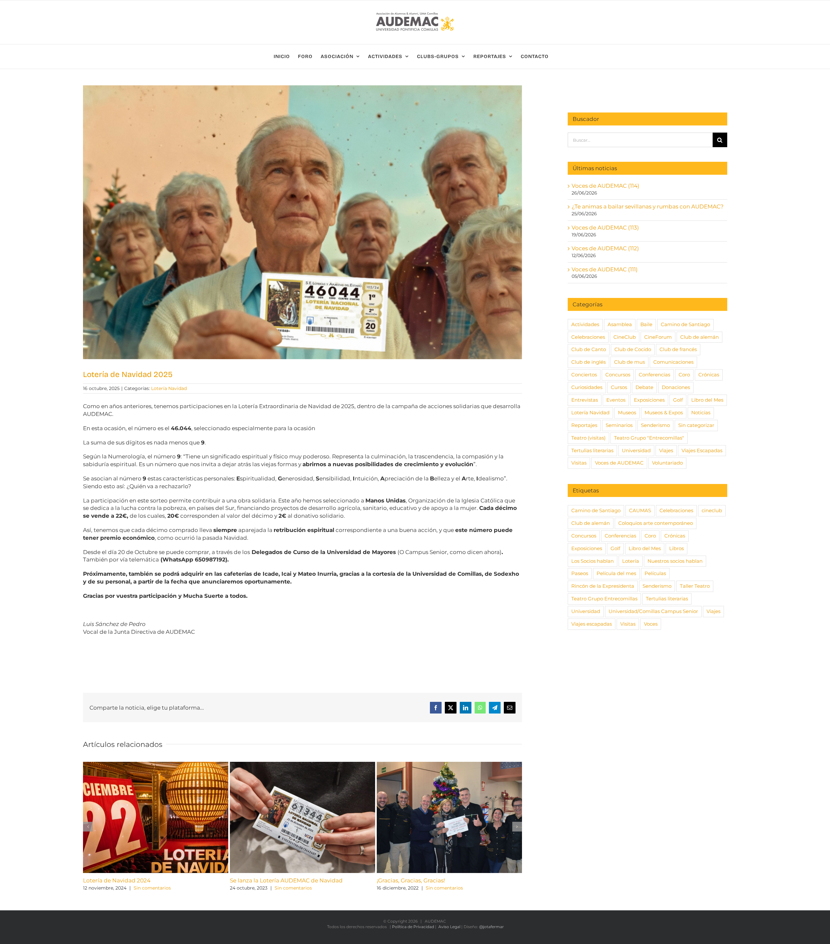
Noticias (700, 412)
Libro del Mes (707, 400)
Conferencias (654, 375)
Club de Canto (588, 349)
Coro (684, 375)
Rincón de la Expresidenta (602, 586)
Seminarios (619, 425)
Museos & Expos (664, 412)
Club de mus (629, 362)
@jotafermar (491, 926)
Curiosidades (586, 387)
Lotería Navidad (169, 388)
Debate (644, 387)
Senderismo (655, 425)
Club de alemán (699, 337)
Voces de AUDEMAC (619, 463)
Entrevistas (584, 400)
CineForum (658, 337)
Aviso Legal (449, 926)
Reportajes (584, 425)
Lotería (630, 561)
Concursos (617, 375)
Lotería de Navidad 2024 (116, 880)
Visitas (579, 463)
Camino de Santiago (685, 324)
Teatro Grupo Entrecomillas (604, 599)
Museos (627, 412)
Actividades (585, 324)
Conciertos (584, 375)
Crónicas (708, 375)
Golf (678, 400)
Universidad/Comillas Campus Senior (653, 611)
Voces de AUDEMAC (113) (605, 227)
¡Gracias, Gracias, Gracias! (411, 880)
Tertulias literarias (592, 450)
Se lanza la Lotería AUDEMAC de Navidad (286, 880)
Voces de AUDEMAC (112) (605, 248)
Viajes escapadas (591, 624)
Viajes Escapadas (702, 450)
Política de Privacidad (413, 926)
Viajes (666, 450)
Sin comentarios (152, 888)
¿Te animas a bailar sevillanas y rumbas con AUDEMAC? (648, 206)
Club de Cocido (632, 349)
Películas (655, 573)
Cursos (619, 387)
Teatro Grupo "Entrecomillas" (649, 438)
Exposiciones (649, 400)
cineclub (712, 510)
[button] (88, 827)
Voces (651, 624)
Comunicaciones (673, 362)
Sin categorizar (696, 425)
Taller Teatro (695, 586)
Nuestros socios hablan (675, 561)
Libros (676, 548)
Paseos (579, 573)
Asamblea (620, 324)
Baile (646, 324)
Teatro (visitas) (588, 438)
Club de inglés (588, 362)
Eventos (615, 400)
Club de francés (678, 349)
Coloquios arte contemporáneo (655, 523)
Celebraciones (588, 337)
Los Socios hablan (592, 561)
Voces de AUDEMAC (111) (605, 269)
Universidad (636, 450)
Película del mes (616, 573)
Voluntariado (667, 463)
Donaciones (676, 387)
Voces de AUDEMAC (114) (605, 186)
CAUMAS (640, 510)
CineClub (624, 337)
